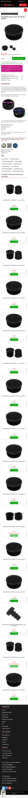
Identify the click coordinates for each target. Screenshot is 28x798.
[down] (10, 59)
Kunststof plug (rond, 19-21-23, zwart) (14, 690)
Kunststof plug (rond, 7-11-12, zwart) (14, 363)
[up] (10, 57)
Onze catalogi (5, 726)
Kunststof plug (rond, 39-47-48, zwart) (14, 232)
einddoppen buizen (18, 168)
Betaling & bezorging (6, 712)
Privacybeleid (5, 717)
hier (15, 94)
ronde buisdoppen (17, 163)
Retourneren (5, 714)
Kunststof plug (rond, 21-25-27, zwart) (14, 298)
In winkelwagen (18, 58)
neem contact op (7, 1)
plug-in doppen (18, 161)
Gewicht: (3, 152)
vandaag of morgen (8, 75)
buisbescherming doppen (18, 171)
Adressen (4, 742)
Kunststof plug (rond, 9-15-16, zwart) (14, 657)
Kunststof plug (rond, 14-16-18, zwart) (14, 526)
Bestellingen (4, 737)
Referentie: (3, 150)
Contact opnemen (6, 728)
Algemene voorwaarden (7, 719)
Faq (3, 724)
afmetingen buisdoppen (7, 168)
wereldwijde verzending (10, 76)
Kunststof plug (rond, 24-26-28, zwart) (14, 559)
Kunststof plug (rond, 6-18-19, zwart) (14, 265)
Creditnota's (5, 739)
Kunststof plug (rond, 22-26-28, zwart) (14, 461)
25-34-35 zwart (15, 166)
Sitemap (4, 721)
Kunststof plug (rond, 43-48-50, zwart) (14, 330)
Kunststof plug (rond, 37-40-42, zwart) (14, 428)
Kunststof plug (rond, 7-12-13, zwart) (14, 200)
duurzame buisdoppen (7, 163)
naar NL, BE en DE (9, 78)
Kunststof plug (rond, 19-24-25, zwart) (14, 396)
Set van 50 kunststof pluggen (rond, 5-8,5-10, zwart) (14, 625)
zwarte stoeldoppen (6, 171)
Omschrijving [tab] (5, 83)
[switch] (3, 796)
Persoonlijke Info (6, 735)
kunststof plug (5, 158)
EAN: (2, 151)
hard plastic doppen (14, 158)
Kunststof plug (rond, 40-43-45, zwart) (14, 592)
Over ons (4, 710)
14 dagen (6, 80)
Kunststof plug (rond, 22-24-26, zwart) (14, 494)
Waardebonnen (5, 744)
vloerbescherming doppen (7, 161)
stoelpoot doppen (6, 166)
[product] (14, 189)
